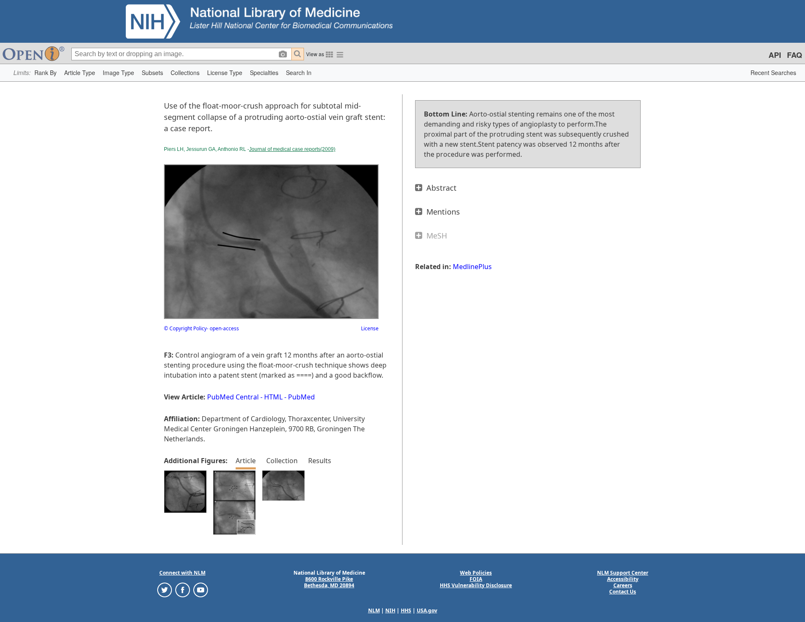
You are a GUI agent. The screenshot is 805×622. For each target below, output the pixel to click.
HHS (406, 610)
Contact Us (622, 591)
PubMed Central (233, 397)
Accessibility (623, 579)
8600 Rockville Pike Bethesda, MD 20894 (329, 582)
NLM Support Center (622, 572)
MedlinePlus (472, 266)
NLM (374, 610)
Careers (622, 585)
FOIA (476, 579)
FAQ (794, 54)
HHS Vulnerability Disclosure (476, 585)
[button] (45, 72)
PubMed (301, 397)
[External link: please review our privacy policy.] (164, 589)
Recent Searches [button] (773, 72)
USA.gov (427, 610)
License (370, 328)
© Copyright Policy (185, 328)
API (775, 54)
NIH (390, 610)
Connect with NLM (182, 572)
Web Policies (476, 572)
